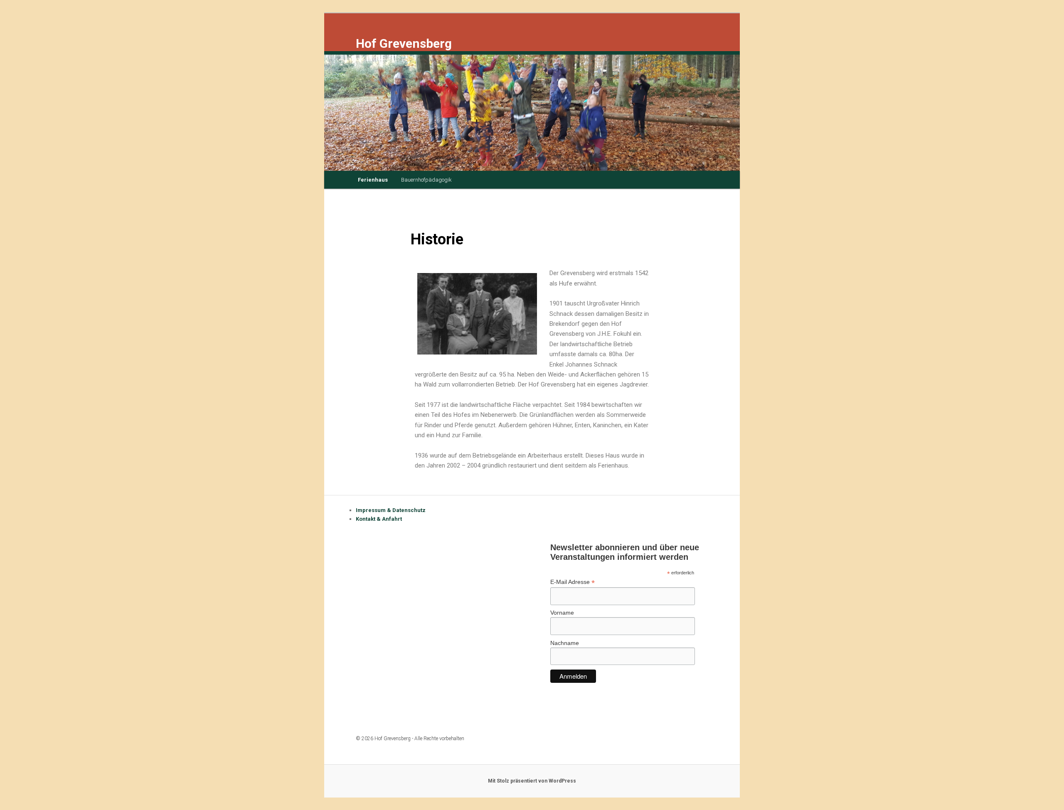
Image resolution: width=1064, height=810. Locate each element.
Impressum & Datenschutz (391, 510)
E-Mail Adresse (572, 582)
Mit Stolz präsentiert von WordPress (532, 781)
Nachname (564, 643)
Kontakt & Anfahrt (379, 519)
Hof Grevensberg (404, 43)
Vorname (562, 612)
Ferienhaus (373, 180)
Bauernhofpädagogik (426, 180)
